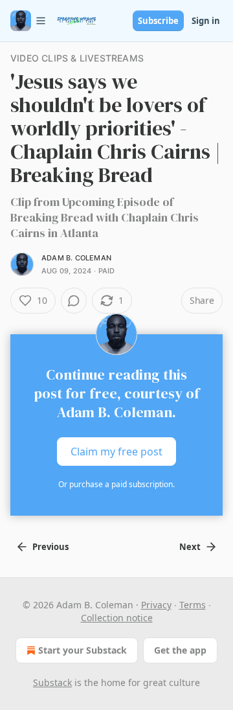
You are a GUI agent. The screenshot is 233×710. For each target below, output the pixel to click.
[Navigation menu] (28, 21)
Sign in (206, 21)
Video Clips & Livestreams (77, 57)
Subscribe (158, 21)
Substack (52, 682)
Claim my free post (116, 451)
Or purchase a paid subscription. (116, 484)
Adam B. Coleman (76, 257)
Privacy (156, 605)
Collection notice (117, 618)
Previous (50, 547)
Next (190, 547)
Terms (192, 605)
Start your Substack (82, 650)
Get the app (180, 650)
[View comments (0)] (74, 301)
